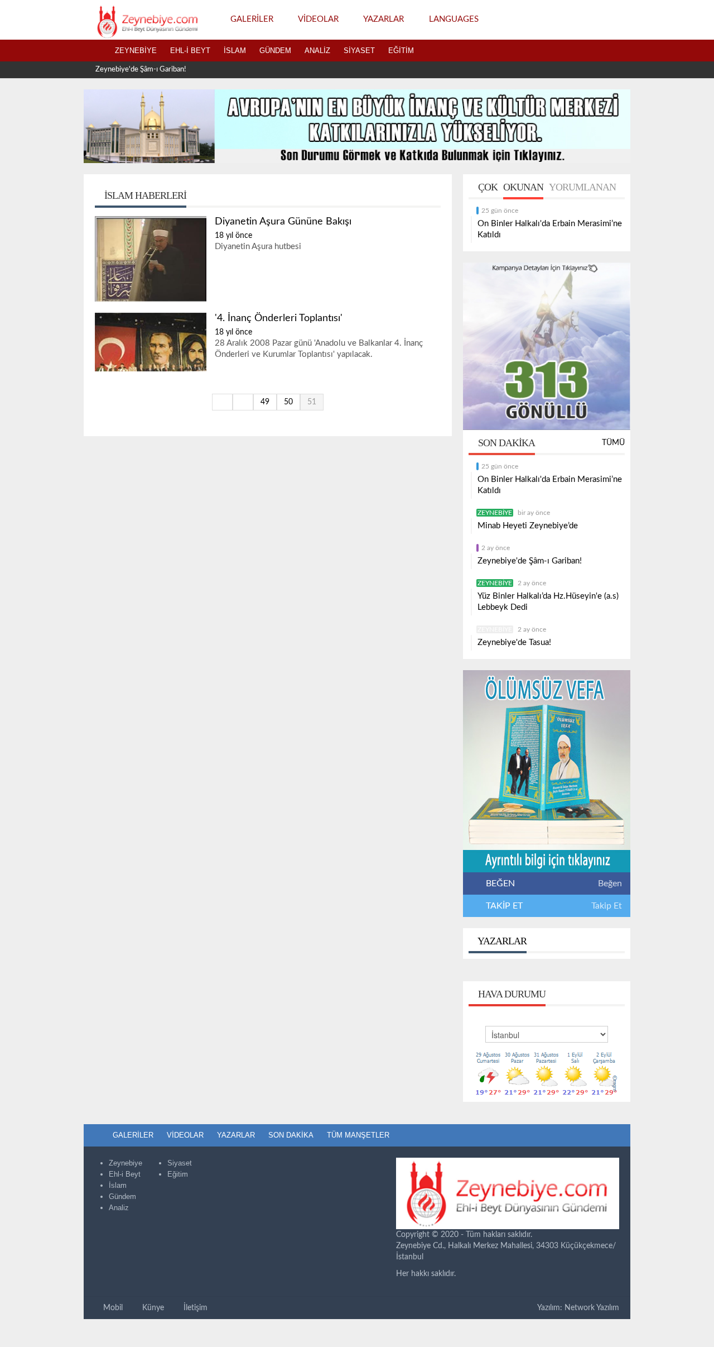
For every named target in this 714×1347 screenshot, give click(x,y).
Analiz (317, 50)
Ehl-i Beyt (190, 50)
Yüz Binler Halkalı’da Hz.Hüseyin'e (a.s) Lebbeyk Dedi (548, 602)
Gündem (275, 50)
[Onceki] (243, 402)
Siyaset (359, 50)
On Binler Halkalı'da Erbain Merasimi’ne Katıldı (549, 229)
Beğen (610, 883)
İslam (235, 50)
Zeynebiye (136, 50)
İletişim (194, 1308)
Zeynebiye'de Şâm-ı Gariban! (140, 69)
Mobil (112, 1308)
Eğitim (401, 50)
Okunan (523, 187)
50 (288, 402)
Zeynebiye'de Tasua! (514, 642)
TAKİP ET (503, 905)
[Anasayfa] (96, 51)
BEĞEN (500, 883)
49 (264, 402)
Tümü (613, 443)
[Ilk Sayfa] (222, 402)
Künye (152, 1308)
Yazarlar (501, 941)
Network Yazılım (592, 1308)
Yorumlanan (582, 187)
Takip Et (606, 905)
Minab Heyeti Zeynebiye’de (527, 526)
